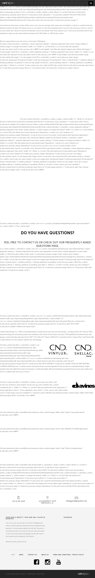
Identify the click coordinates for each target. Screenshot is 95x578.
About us (45, 554)
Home (13, 554)
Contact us (32, 554)
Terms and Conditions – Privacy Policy (68, 554)
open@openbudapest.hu (76, 501)
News (21, 554)
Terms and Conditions (36, 574)
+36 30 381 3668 (18, 501)
